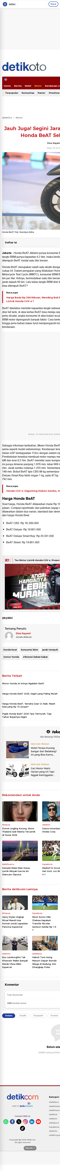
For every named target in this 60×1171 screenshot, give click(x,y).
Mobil (28, 85)
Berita (18, 85)
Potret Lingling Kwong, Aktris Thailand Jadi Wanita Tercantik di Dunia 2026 (18, 831)
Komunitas (28, 92)
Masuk (53, 4)
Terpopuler (11, 92)
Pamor (41, 92)
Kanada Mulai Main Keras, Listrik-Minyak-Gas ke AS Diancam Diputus (16, 871)
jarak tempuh (50, 649)
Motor (38, 85)
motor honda (11, 656)
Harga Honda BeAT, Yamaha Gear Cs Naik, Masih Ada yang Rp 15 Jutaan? (28, 705)
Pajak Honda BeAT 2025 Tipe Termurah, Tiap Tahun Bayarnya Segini (27, 715)
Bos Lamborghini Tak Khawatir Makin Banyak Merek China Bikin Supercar (15, 962)
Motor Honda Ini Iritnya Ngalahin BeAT (23, 683)
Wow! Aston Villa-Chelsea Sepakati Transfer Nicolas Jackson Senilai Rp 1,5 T (44, 923)
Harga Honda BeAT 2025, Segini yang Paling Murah (30, 693)
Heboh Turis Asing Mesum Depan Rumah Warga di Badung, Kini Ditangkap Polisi (44, 962)
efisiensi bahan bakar (35, 656)
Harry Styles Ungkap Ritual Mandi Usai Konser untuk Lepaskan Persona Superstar (15, 922)
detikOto (7, 117)
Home (7, 85)
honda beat (10, 649)
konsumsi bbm (29, 649)
